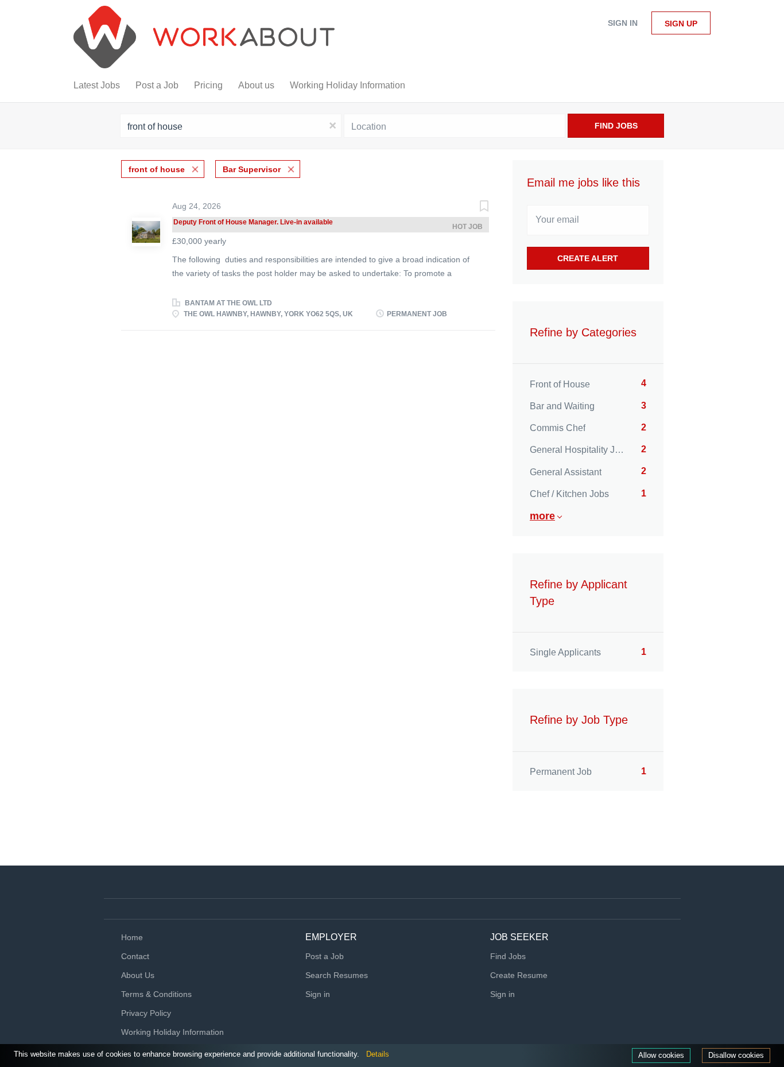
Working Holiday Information (172, 1032)
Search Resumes (336, 975)
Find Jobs (616, 125)
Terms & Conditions (156, 994)
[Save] (472, 207)
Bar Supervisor (252, 169)
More (542, 516)
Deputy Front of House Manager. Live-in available (253, 222)
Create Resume (519, 975)
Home (132, 937)
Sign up (681, 23)
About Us (137, 975)
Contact (135, 956)
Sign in (623, 23)
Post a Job (324, 956)
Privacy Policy (146, 1013)
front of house (157, 169)
